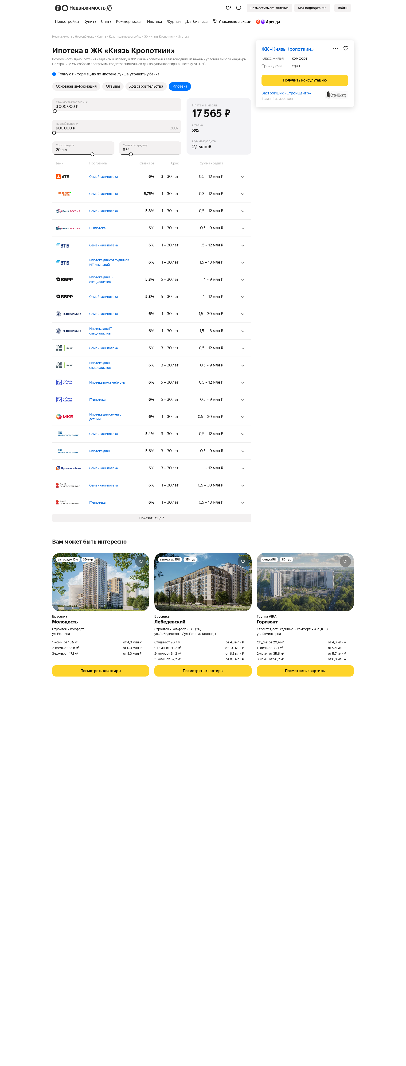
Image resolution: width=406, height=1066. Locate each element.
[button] (238, 8)
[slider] (116, 111)
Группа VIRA (267, 616)
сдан (296, 66)
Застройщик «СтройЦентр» (286, 93)
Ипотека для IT (100, 451)
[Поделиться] (335, 48)
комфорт (300, 58)
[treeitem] (68, 21)
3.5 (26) (195, 629)
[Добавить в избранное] (346, 48)
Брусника (59, 616)
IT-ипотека (97, 228)
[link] (342, 8)
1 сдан (266, 99)
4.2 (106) (321, 629)
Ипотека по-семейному (107, 382)
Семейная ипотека (103, 177)
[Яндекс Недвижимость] (84, 8)
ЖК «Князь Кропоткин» (287, 49)
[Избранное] (228, 8)
